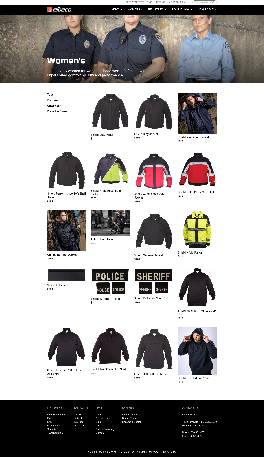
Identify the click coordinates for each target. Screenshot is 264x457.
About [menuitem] (99, 414)
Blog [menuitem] (149, 2)
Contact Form (189, 414)
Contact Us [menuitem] (102, 418)
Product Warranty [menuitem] (105, 429)
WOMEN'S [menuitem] (134, 9)
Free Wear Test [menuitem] (135, 2)
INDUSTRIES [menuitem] (155, 9)
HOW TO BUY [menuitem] (206, 9)
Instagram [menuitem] (79, 425)
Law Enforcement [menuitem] (56, 414)
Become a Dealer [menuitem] (131, 422)
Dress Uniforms (57, 111)
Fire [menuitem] (49, 418)
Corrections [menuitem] (53, 425)
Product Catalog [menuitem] (104, 425)
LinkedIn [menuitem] (78, 418)
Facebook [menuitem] (79, 414)
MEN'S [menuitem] (115, 9)
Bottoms (52, 100)
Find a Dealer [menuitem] (129, 414)
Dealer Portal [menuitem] (129, 418)
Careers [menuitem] (100, 433)
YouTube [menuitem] (79, 422)
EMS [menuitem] (50, 422)
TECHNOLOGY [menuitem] (180, 9)
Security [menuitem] (51, 429)
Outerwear (54, 105)
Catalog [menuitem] (160, 2)
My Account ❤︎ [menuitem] (177, 2)
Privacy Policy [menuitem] (168, 452)
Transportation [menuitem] (55, 433)
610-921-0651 (198, 432)
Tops (50, 94)
